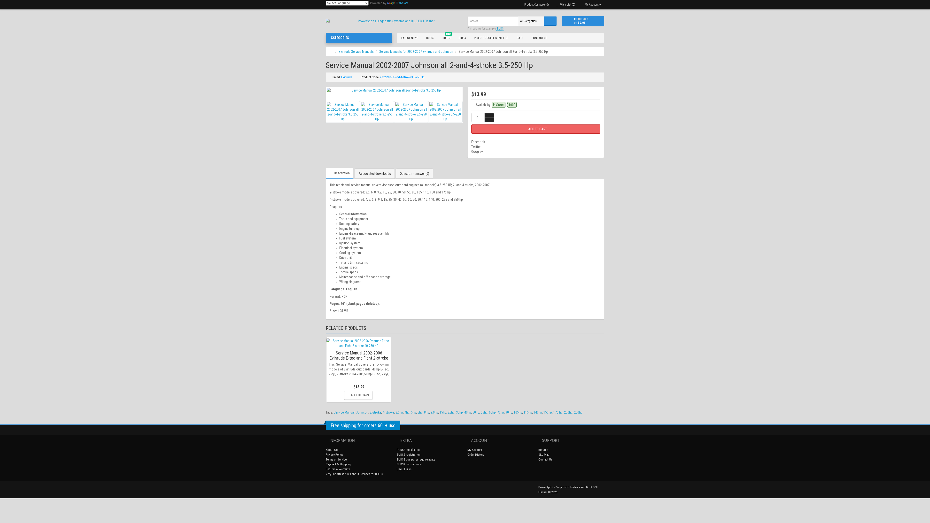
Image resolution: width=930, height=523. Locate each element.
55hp (484, 412)
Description (342, 173)
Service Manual (344, 412)
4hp (407, 412)
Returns (543, 450)
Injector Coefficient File (491, 38)
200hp (568, 412)
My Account (474, 450)
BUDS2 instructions (409, 464)
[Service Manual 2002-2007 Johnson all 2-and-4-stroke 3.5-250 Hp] (394, 90)
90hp (508, 412)
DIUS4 (462, 38)
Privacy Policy (334, 454)
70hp (500, 412)
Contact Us (539, 38)
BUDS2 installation (408, 450)
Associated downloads (375, 174)
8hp (426, 412)
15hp (443, 412)
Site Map (544, 454)
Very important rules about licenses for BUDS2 (355, 474)
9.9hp (434, 412)
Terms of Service (336, 459)
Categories (340, 38)
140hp (538, 412)
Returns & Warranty (338, 469)
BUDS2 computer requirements (416, 459)
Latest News (409, 38)
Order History (475, 454)
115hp (528, 412)
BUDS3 (446, 37)
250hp (578, 412)
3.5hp (399, 412)
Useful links (404, 469)
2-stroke (375, 412)
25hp (451, 412)
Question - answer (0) (414, 174)
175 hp (558, 412)
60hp (492, 412)
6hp (420, 412)
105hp (518, 412)
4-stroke (388, 412)
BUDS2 (430, 38)
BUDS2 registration (408, 454)
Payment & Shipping (338, 464)
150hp (547, 412)
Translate (402, 3)
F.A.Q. (520, 38)
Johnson (362, 412)
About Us (332, 450)
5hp (413, 412)
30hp (459, 412)
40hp (467, 412)
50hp (476, 412)
